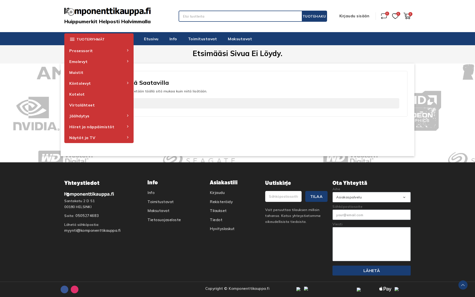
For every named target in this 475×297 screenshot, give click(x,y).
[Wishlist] (395, 16)
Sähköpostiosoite (347, 206)
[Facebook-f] (64, 289)
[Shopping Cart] (407, 16)
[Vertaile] (384, 16)
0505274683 (87, 215)
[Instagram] (74, 289)
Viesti (337, 224)
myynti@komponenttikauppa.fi (92, 230)
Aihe (336, 189)
